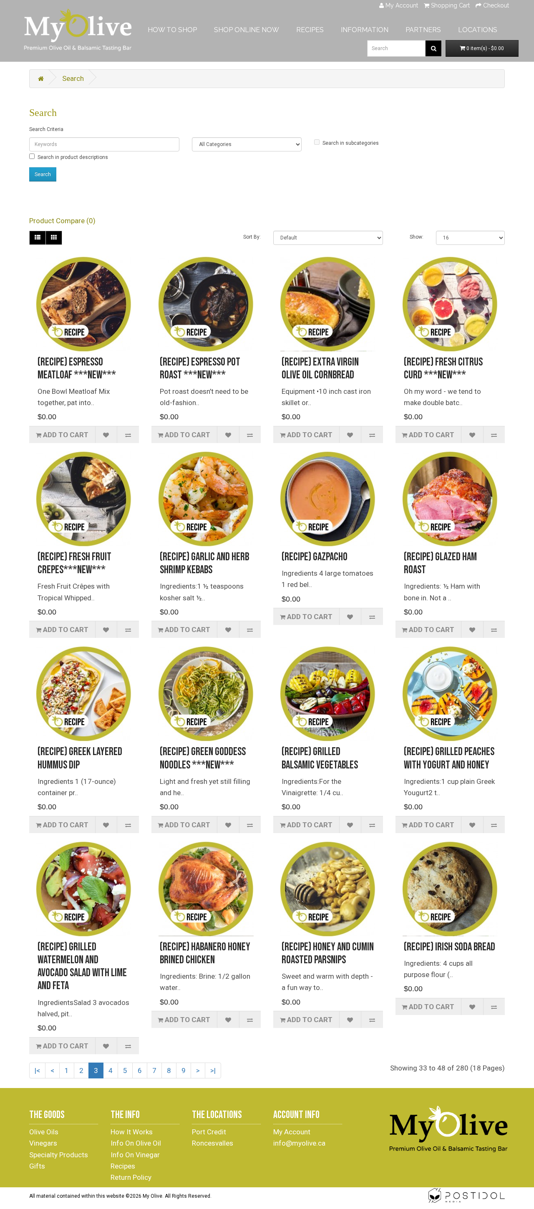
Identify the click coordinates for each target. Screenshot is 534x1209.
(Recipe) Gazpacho (315, 557)
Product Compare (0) (62, 221)
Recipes (123, 1166)
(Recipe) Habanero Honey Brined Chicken (205, 954)
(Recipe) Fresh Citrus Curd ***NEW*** (443, 369)
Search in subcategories (350, 143)
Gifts (37, 1166)
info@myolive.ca (299, 1143)
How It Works (132, 1132)
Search (73, 78)
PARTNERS (423, 30)
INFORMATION (364, 30)
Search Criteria (46, 129)
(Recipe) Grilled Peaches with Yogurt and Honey (449, 758)
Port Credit (209, 1132)
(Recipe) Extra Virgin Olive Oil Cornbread (320, 369)
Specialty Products (58, 1155)
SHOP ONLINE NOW (246, 30)
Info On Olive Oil (136, 1143)
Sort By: (252, 237)
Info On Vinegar (135, 1155)
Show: (416, 237)
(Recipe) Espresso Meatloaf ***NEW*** (77, 369)
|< (37, 1070)
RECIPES (310, 30)
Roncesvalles (212, 1143)
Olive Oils (43, 1132)
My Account (291, 1132)
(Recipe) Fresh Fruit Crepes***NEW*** (74, 564)
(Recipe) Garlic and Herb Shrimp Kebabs (204, 564)
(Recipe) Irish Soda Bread (449, 947)
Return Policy (131, 1177)
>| (213, 1070)
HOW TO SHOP (172, 30)
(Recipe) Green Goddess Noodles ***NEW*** (203, 758)
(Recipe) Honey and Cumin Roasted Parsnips (328, 954)
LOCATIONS (477, 30)
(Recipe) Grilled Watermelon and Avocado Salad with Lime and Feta (82, 967)
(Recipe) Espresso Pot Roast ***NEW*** (200, 369)
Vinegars (43, 1143)
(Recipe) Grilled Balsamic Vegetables (320, 758)
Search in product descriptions (73, 157)
